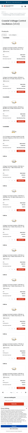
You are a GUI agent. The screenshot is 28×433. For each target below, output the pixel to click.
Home (3, 12)
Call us (5, 156)
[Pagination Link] (3, 392)
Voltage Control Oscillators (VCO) (17, 13)
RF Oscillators (5, 13)
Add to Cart (21, 62)
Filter (5, 35)
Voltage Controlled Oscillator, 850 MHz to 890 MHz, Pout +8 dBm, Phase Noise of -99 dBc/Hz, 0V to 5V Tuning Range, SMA (13, 107)
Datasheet (7, 51)
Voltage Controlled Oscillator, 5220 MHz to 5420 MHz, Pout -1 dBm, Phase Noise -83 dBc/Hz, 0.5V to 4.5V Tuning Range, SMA (13, 167)
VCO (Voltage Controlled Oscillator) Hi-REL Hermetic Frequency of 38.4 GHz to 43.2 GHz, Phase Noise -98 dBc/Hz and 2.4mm (14, 137)
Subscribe (14, 404)
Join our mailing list (10, 397)
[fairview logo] (9, 6)
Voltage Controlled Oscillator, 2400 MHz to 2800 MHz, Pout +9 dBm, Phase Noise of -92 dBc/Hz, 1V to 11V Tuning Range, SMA (13, 255)
